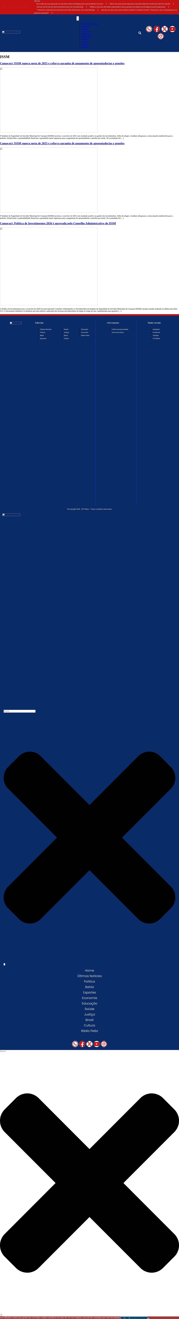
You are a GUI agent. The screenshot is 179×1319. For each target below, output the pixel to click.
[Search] (4, 964)
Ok (123, 1318)
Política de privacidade (138, 1318)
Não (127, 1318)
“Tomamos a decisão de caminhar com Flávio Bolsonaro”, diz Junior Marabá (66, 10)
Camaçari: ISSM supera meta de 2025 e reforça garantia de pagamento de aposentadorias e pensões (62, 63)
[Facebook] (157, 29)
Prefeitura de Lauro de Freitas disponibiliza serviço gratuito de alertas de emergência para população (128, 7)
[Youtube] (172, 29)
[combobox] (19, 711)
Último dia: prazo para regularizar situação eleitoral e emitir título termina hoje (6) (140, 4)
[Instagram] (161, 36)
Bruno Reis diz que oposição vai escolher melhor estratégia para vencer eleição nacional (70, 4)
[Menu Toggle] (77, 18)
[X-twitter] (165, 29)
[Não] (148, 1318)
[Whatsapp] (149, 29)
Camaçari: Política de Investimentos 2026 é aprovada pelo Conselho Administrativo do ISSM (58, 223)
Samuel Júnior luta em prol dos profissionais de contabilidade (60, 7)
